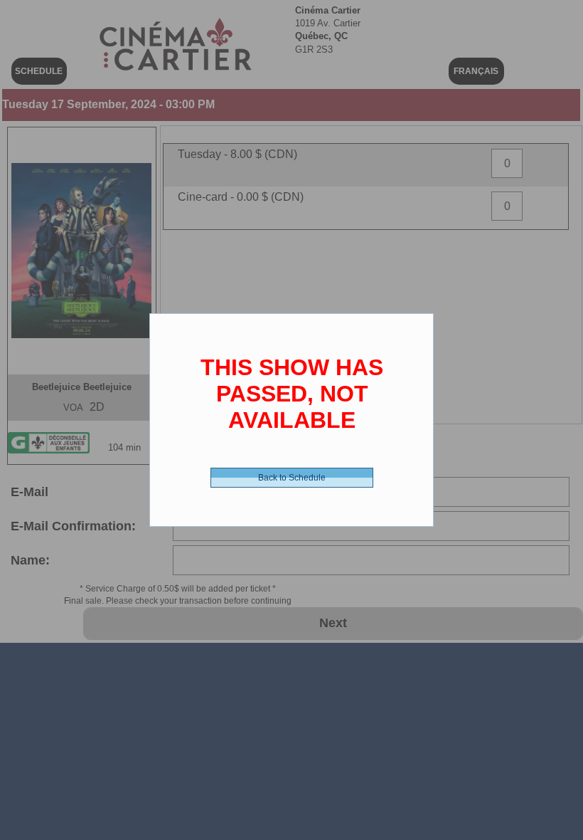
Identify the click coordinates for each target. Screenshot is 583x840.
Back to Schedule (292, 478)
